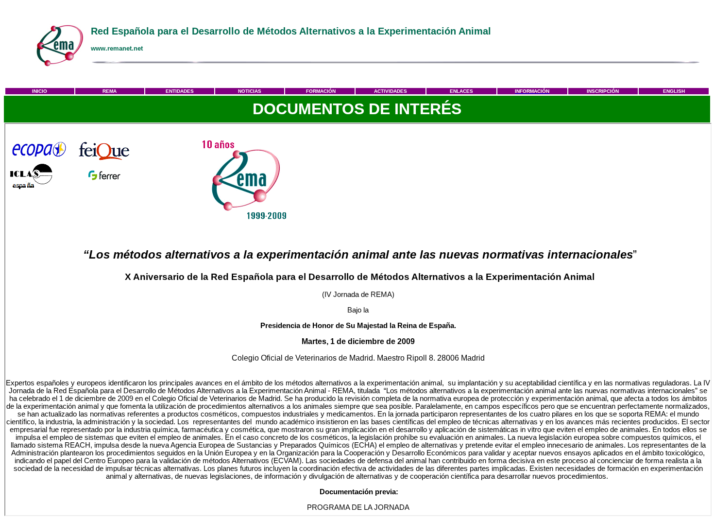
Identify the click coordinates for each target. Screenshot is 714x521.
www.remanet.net (117, 48)
